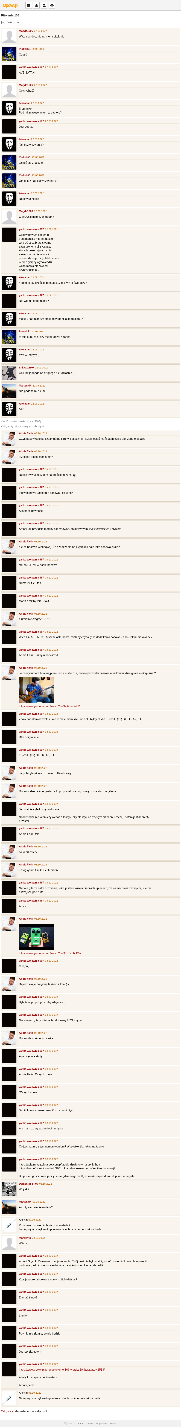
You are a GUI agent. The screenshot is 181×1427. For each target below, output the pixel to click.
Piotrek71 (25, 48)
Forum (81, 1423)
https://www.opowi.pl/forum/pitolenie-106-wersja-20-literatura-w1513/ (62, 1369)
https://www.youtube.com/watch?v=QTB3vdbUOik (50, 953)
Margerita (25, 1237)
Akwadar (24, 102)
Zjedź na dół (12, 22)
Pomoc (90, 1423)
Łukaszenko (26, 367)
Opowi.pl (10, 5)
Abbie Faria (26, 433)
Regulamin (101, 1423)
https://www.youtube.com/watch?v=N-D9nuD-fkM (49, 706)
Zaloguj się (7, 1411)
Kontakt (113, 1423)
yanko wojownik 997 (31, 66)
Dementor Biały (28, 1183)
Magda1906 (26, 30)
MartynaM (25, 385)
